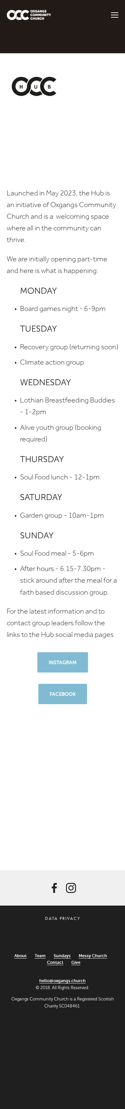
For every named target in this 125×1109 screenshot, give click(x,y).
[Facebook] (54, 888)
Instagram (63, 662)
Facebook (63, 694)
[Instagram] (71, 888)
